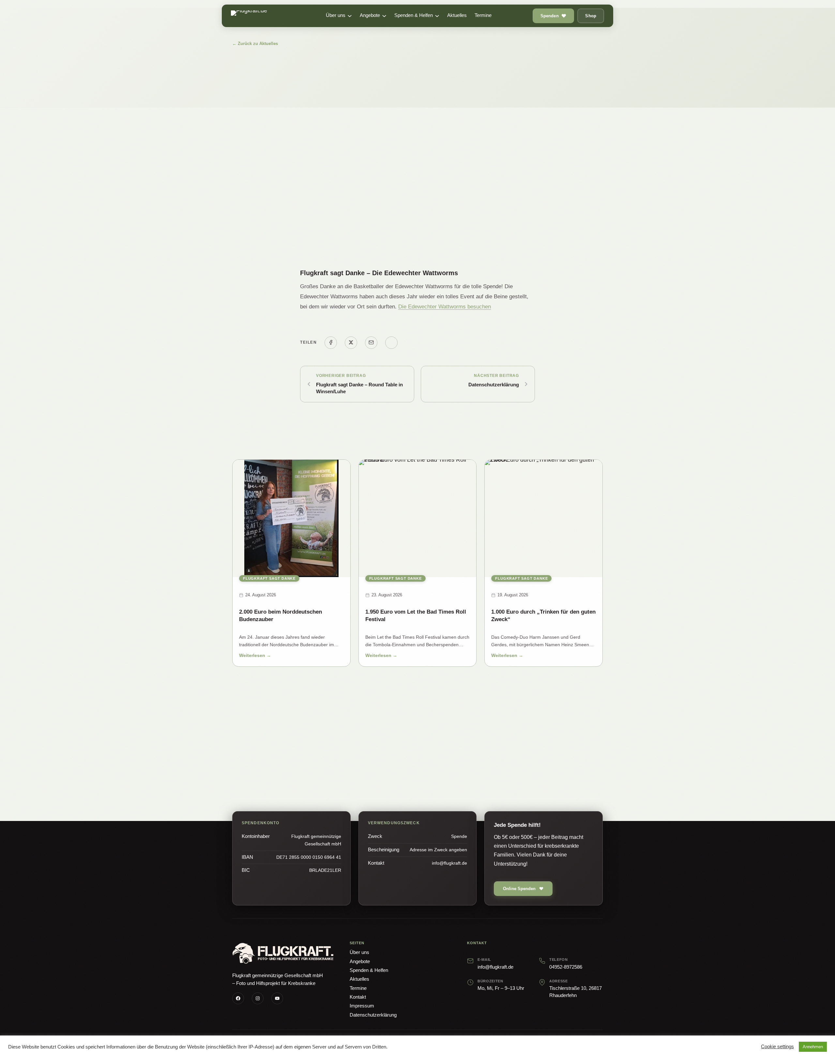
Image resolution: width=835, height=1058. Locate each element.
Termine (358, 988)
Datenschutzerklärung (493, 384)
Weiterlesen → (255, 656)
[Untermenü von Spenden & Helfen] (437, 16)
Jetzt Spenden (382, 757)
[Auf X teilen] (351, 342)
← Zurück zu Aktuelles (255, 43)
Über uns (359, 952)
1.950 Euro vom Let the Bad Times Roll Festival (415, 615)
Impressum (362, 1005)
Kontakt (358, 997)
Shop (590, 15)
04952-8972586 (565, 967)
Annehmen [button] (813, 1046)
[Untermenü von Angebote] (384, 16)
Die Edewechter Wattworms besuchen (444, 307)
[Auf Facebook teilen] (331, 342)
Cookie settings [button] (777, 1046)
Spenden (549, 15)
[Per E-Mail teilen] (371, 342)
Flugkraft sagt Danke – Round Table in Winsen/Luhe (359, 388)
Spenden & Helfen (369, 970)
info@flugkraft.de (495, 967)
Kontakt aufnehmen (446, 757)
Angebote (360, 961)
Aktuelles (359, 979)
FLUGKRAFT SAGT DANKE (269, 578)
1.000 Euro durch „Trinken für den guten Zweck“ (543, 615)
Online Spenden (519, 888)
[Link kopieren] (391, 342)
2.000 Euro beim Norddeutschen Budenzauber (280, 615)
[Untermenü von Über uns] (349, 16)
